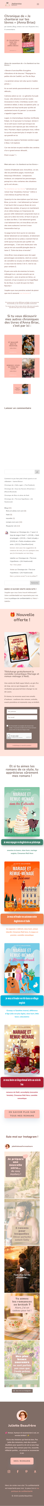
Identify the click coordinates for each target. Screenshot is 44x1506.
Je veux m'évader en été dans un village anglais (22, 1000)
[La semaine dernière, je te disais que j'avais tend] (22, 1363)
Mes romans (22, 1461)
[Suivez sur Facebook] (17, 1471)
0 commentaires (9, 29)
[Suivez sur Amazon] (35, 1471)
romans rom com (22, 27)
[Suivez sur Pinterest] (26, 1471)
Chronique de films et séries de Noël (16, 495)
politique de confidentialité (20, 598)
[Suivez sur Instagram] (8, 1471)
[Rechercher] (37, 472)
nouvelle (9, 518)
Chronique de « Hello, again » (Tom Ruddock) (19, 485)
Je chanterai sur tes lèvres (15, 189)
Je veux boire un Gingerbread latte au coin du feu (22, 1082)
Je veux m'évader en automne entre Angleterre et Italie (22, 919)
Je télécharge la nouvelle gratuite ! (22, 745)
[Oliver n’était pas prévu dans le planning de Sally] (22, 1222)
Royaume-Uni (33, 27)
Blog (14, 27)
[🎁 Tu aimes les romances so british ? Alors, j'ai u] (22, 1316)
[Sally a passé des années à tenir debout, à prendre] (22, 1269)
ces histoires (25, 293)
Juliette (9, 27)
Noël (8, 514)
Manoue (13, 532)
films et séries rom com (15, 511)
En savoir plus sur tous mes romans (22, 1114)
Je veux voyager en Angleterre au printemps (22, 842)
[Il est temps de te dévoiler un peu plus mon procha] (22, 1175)
